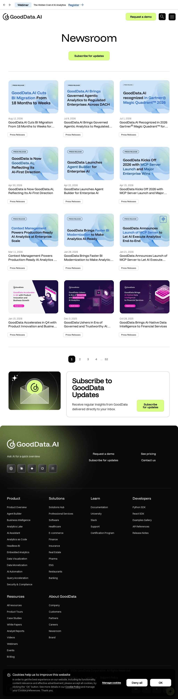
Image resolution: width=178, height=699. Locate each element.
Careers (53, 624)
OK (161, 682)
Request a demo (141, 16)
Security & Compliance (19, 584)
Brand (52, 637)
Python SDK (139, 507)
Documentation (99, 507)
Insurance (54, 545)
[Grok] (42, 468)
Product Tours (15, 611)
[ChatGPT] (11, 468)
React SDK (138, 513)
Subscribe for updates (89, 56)
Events (10, 650)
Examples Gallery (142, 520)
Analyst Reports (15, 631)
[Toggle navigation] (173, 16)
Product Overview (17, 507)
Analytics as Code (17, 539)
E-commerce (56, 533)
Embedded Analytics (18, 552)
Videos (11, 637)
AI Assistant (13, 533)
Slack (94, 520)
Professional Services (61, 513)
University (96, 513)
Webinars (12, 643)
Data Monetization (17, 565)
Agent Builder (14, 513)
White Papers (14, 624)
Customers (55, 611)
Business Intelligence (18, 520)
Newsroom (55, 631)
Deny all (137, 682)
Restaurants (55, 571)
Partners (53, 618)
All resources (14, 605)
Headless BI (13, 545)
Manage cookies (111, 682)
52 (106, 359)
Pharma (53, 558)
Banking (53, 578)
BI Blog (11, 656)
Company (54, 605)
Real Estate (55, 552)
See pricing (148, 453)
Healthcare (55, 526)
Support (95, 526)
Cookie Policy (72, 686)
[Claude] (21, 468)
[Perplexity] (53, 468)
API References (141, 526)
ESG (51, 565)
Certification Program (102, 533)
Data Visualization (17, 558)
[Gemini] (32, 468)
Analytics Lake (15, 526)
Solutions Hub (56, 507)
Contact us (148, 460)
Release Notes (141, 533)
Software (54, 520)
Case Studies (14, 618)
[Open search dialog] (162, 16)
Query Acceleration (17, 578)
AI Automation (14, 571)
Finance (53, 539)
